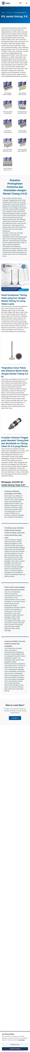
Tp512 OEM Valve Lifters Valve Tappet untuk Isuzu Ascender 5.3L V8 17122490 (7, 150)
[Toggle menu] (26, 3)
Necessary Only (15, 1044)
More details (21, 1040)
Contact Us (15, 718)
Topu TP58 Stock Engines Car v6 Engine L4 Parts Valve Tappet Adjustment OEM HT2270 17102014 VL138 (7, 169)
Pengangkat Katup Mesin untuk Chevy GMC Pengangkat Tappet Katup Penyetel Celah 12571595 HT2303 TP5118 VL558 (22, 112)
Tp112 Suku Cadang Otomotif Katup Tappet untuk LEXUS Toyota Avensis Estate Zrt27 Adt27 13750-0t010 (7, 131)
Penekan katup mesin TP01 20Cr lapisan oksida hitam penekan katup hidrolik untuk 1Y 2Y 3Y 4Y (22, 131)
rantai (8, 392)
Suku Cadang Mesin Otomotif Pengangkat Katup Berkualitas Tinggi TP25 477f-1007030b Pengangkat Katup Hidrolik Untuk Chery (22, 93)
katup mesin (15, 39)
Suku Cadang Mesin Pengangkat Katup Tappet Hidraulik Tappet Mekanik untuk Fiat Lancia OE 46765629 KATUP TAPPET (7, 93)
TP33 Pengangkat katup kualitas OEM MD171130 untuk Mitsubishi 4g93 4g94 (22, 150)
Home (3, 12)
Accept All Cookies (15, 1048)
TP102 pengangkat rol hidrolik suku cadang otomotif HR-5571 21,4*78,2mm (7, 112)
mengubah (6, 235)
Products (9, 12)
